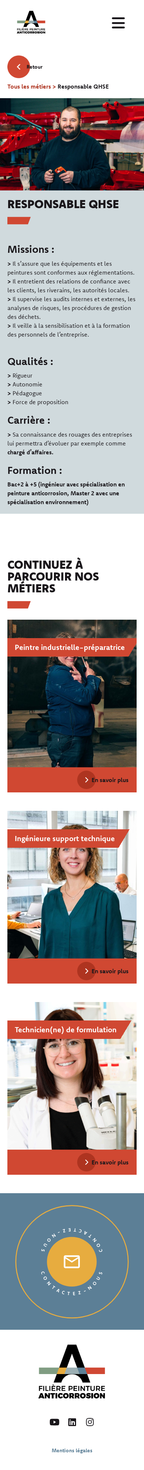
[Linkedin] (72, 1422)
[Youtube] (54, 1422)
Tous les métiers (29, 86)
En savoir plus (110, 780)
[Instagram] (90, 1422)
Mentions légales (72, 1450)
